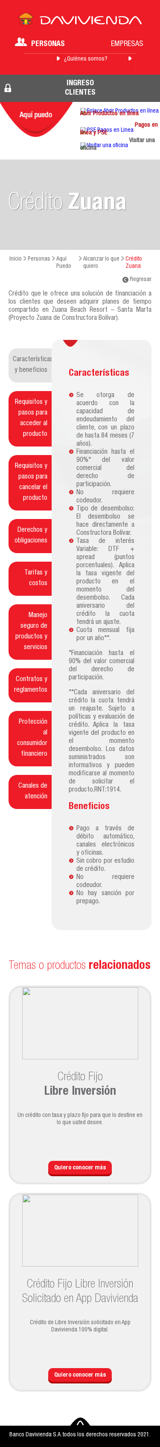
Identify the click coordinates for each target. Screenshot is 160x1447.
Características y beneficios (32, 365)
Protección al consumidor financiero (32, 738)
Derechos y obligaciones (31, 536)
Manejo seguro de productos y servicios (31, 631)
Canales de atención (32, 791)
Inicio (15, 259)
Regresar (139, 280)
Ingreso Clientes (80, 88)
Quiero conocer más (80, 1168)
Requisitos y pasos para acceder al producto (31, 418)
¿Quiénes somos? (86, 59)
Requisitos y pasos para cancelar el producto (31, 482)
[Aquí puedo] (36, 119)
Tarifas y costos (35, 578)
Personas (48, 44)
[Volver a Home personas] (80, 21)
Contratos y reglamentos (30, 685)
